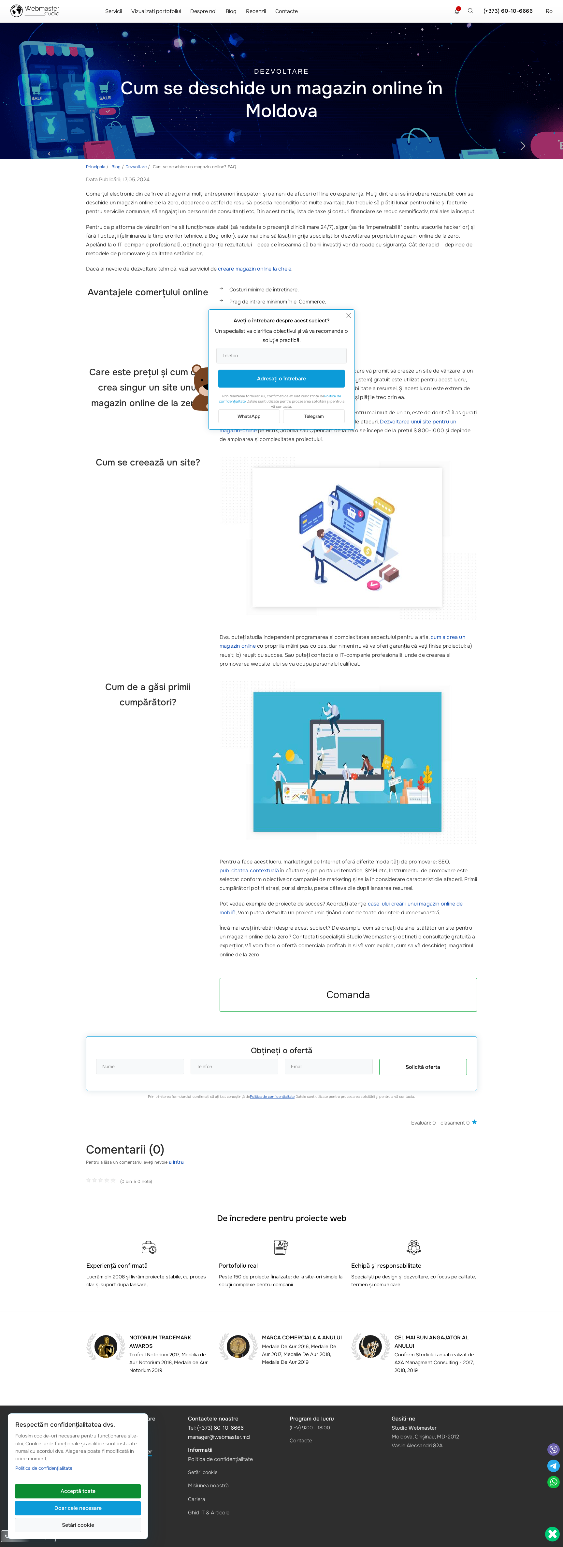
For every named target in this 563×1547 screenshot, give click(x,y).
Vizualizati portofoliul (156, 11)
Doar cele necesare (78, 1508)
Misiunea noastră (208, 1485)
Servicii (113, 11)
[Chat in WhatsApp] (553, 1483)
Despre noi (203, 11)
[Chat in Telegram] (553, 1467)
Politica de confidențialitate (272, 1096)
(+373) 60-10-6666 (508, 10)
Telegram (314, 416)
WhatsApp (249, 416)
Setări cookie (203, 1472)
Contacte (286, 11)
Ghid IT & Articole (208, 1512)
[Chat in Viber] (553, 1450)
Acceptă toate (78, 1491)
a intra (176, 1161)
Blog (231, 11)
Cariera (196, 1499)
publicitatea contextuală (249, 870)
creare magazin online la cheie (254, 268)
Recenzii (256, 11)
